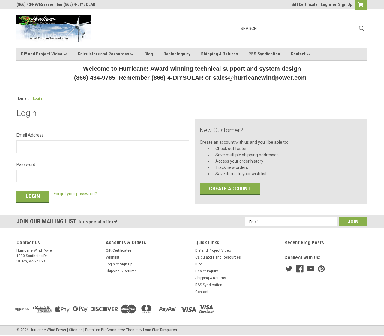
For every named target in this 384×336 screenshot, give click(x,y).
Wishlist (112, 257)
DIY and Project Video (42, 54)
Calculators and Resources (104, 54)
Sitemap (75, 330)
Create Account (229, 188)
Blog (148, 54)
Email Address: (30, 135)
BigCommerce (113, 330)
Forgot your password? (75, 193)
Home (21, 98)
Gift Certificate (304, 4)
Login (326, 4)
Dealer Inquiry (177, 54)
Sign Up (345, 4)
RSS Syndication (264, 54)
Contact (299, 54)
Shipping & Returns (219, 54)
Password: (26, 164)
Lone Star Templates (160, 330)
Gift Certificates (119, 250)
